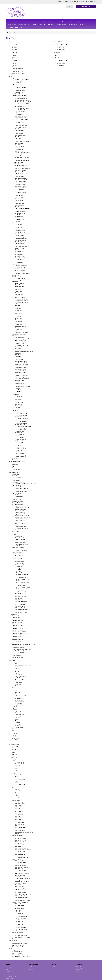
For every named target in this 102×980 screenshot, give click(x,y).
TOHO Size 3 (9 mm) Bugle (21, 425)
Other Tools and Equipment (18, 945)
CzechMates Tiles (19, 242)
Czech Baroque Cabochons (21, 173)
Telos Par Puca (18, 327)
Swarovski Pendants (16, 859)
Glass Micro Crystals (19, 92)
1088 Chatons (18, 571)
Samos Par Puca (18, 324)
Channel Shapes (15, 740)
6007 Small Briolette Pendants (22, 864)
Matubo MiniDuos (19, 214)
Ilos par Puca (18, 307)
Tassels (13, 467)
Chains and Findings (16, 716)
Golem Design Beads (20, 278)
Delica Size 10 (18, 353)
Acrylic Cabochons (16, 480)
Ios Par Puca (18, 308)
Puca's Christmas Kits (20, 650)
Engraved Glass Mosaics (20, 512)
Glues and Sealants (19, 714)
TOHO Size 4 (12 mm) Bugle (21, 428)
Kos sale (14, 55)
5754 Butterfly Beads (20, 830)
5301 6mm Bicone (19, 810)
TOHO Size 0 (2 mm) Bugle (21, 420)
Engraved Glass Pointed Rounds (22, 515)
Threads (14, 773)
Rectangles (14, 733)
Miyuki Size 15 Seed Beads (21, 374)
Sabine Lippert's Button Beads (22, 157)
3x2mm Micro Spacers (20, 248)
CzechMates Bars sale (17, 66)
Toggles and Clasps (19, 705)
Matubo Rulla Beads (19, 218)
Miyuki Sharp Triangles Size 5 (21, 375)
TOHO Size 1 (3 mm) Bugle (21, 421)
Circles (13, 728)
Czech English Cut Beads (20, 117)
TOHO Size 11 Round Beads (21, 417)
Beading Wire (18, 789)
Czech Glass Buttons (16, 499)
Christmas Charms (16, 746)
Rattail (16, 770)
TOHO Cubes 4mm (19, 434)
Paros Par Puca (18, 319)
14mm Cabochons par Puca (21, 299)
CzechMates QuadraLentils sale (19, 71)
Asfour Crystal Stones (17, 482)
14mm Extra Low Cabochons (21, 549)
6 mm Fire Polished (19, 256)
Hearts (13, 730)
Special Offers (58, 41)
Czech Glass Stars (19, 138)
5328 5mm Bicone (19, 816)
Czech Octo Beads (19, 195)
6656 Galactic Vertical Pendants (22, 873)
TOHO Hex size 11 (19, 442)
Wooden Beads (15, 458)
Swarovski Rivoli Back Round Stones (20, 902)
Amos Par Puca (18, 289)
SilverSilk (17, 795)
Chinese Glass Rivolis (16, 487)
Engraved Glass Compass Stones (22, 506)
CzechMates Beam (19, 226)
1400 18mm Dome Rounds (21, 588)
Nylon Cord (17, 767)
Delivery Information (63, 60)
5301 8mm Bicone (19, 811)
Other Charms (15, 754)
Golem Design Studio (16, 277)
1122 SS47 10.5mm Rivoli (20, 918)
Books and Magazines (60, 21)
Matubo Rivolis (15, 531)
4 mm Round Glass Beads (21, 86)
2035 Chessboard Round (20, 841)
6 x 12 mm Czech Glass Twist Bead (23, 101)
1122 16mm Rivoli (19, 923)
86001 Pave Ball (18, 833)
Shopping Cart (58, 52)
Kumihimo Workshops (17, 953)
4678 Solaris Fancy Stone (20, 899)
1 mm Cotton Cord (19, 762)
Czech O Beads (18, 144)
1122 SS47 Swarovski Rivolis (21, 577)
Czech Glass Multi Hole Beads (18, 162)
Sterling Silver (15, 687)
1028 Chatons (18, 569)
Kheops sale (14, 52)
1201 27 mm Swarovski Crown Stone (23, 587)
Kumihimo (35, 24)
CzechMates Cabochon (20, 229)
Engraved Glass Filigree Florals (22, 507)
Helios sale (14, 49)
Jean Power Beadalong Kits (18, 646)
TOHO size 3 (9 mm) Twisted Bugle (23, 426)
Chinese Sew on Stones (17, 493)
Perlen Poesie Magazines (17, 477)
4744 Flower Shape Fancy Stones (22, 900)
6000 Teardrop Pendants (20, 861)
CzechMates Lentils (19, 235)
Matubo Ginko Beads (20, 213)
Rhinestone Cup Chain (17, 545)
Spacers (17, 693)
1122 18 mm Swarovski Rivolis (22, 584)
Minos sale (14, 59)
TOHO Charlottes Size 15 (20, 429)
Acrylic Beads (15, 78)
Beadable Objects (30, 21)
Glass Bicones (18, 89)
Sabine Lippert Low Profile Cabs (19, 547)
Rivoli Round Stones (19, 405)
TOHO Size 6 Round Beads (21, 413)
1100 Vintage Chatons (20, 573)
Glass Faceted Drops (20, 90)
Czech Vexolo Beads (19, 205)
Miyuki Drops (18, 366)
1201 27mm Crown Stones (21, 927)
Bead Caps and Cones (20, 337)
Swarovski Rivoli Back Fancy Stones (19, 876)
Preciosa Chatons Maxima (21, 537)
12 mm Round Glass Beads (21, 87)
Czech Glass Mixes (19, 133)
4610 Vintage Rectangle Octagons (22, 897)
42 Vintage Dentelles (19, 558)
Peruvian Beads (18, 396)
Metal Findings (43, 24)
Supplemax (17, 783)
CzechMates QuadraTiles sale (18, 73)
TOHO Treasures (19, 450)
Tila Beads (17, 388)
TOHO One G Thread (20, 784)
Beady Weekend (15, 950)
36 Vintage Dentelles (19, 557)
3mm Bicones (18, 399)
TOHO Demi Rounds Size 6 (21, 436)
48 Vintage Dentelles (19, 560)
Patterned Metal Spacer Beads (22, 345)
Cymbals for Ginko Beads (17, 620)
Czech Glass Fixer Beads (20, 186)
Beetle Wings (15, 464)
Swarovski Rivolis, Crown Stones (19, 553)
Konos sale (14, 54)
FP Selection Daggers (20, 267)
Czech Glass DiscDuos (20, 184)
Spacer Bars (18, 685)
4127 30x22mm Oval (19, 600)
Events (60, 62)
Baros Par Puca (18, 296)
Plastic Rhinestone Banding (18, 533)
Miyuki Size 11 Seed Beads (21, 372)
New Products (15, 21)
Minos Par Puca (18, 318)
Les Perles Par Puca (16, 288)
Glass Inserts (18, 713)
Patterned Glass (18, 94)
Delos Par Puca (18, 304)
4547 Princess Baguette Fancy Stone (23, 894)
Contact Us (61, 65)
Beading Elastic (15, 759)
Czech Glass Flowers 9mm (21, 125)
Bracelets (17, 719)
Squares (14, 735)
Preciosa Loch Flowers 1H (21, 541)
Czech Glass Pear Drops (20, 135)
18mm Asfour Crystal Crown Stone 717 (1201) (25, 483)
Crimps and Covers (19, 670)
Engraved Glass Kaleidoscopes (22, 510)
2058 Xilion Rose (19, 843)
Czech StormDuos (19, 202)
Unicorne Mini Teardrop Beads (22, 455)
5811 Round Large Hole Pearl (21, 856)
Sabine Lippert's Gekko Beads (22, 159)
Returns (30, 968)
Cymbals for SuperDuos (17, 635)
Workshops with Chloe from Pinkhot (20, 954)
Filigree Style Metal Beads (21, 340)
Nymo (16, 781)
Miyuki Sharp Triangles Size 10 (22, 378)
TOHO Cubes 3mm (19, 432)
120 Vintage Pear (19, 566)
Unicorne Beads (15, 452)
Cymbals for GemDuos (17, 619)
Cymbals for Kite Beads (17, 625)
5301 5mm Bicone (19, 808)
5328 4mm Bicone (19, 814)
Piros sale (14, 62)
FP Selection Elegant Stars (20, 269)
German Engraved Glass (17, 504)
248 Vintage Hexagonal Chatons (22, 881)
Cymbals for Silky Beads (17, 630)
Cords (13, 760)
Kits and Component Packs (24, 24)
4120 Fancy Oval (18, 598)
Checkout (57, 54)
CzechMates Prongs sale (17, 70)
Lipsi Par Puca (18, 316)
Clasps (16, 666)
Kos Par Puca (18, 315)
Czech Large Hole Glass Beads (22, 141)
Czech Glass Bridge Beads (21, 178)
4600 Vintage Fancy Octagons (21, 608)
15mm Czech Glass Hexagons (21, 109)
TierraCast (14, 706)
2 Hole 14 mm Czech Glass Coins (22, 168)
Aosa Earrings (18, 641)
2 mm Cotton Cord (19, 763)
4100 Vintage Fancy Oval (20, 596)
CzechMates (14, 222)
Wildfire (17, 786)
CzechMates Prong (19, 237)
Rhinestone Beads (16, 407)
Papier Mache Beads (16, 390)
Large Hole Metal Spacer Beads (22, 342)
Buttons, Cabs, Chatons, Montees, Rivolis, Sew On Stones (80, 21)
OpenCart (13, 976)
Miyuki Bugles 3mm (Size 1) (21, 361)
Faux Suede (17, 765)
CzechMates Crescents (20, 230)
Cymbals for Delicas (16, 617)
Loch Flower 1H (18, 404)
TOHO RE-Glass (18, 445)
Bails (16, 663)
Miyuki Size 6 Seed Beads (20, 369)
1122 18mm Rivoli (19, 924)
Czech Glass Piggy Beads (20, 189)
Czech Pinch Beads (19, 146)
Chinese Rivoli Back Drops (21, 490)
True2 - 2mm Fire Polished (21, 246)
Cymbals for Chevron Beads (18, 615)
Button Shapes (15, 738)
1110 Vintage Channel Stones (21, 574)
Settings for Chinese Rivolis (18, 552)
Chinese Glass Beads (16, 84)
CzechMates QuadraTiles (20, 240)
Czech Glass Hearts (19, 129)
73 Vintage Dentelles (19, 561)
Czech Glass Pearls (19, 136)
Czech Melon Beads (19, 143)
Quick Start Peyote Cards (17, 946)
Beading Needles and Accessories (19, 943)
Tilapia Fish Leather (16, 469)
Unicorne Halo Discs (19, 453)
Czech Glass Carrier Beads (21, 179)
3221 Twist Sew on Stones (21, 935)
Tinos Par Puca (18, 329)
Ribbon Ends (18, 684)
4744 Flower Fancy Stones (21, 612)
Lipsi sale (14, 57)
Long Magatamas (19, 359)
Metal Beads (15, 335)
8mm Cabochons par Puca (21, 297)
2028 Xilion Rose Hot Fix (20, 593)
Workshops (22, 27)
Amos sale (14, 44)
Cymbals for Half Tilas (17, 622)
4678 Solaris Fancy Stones (21, 611)
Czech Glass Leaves (19, 130)
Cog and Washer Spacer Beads (22, 339)
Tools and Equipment (13, 27)
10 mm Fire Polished (19, 261)
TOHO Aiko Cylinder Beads (21, 412)
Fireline (16, 776)
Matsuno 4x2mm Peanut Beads (19, 334)
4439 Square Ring (19, 802)
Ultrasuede (14, 471)
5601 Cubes (17, 821)
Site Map (14, 32)
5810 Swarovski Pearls (20, 854)
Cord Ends (17, 668)
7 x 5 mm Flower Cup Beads (21, 105)
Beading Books (15, 474)
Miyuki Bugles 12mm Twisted (21, 364)
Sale (9, 21)
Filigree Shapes (18, 673)
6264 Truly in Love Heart (20, 870)
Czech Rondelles (19, 151)
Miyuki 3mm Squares (19, 380)
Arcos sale (14, 46)
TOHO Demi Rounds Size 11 (21, 439)
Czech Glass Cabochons (17, 501)
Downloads (61, 51)
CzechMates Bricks (19, 227)
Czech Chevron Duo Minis (21, 183)
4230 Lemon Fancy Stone (20, 603)
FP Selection (14, 264)
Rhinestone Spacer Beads (17, 409)
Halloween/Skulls (16, 751)
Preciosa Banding (19, 536)
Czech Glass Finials (19, 122)
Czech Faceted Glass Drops (21, 119)
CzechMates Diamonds (20, 234)
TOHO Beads (15, 410)
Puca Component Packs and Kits (22, 323)
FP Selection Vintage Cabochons (22, 273)
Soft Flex (17, 792)
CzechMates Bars (19, 224)
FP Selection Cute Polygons (21, 265)
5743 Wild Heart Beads (20, 827)
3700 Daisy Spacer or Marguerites (22, 937)
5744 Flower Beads (19, 829)
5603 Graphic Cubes (19, 822)
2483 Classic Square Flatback (21, 848)
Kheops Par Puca (19, 312)
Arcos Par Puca (18, 291)
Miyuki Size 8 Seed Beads (20, 370)
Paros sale (14, 60)
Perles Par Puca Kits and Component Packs (21, 649)
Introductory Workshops (17, 951)
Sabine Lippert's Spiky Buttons (22, 160)
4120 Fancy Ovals (19, 884)
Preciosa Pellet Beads (20, 156)
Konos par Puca (18, 313)
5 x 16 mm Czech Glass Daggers (22, 100)
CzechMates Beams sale (17, 68)
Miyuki (13, 350)
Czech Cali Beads (19, 175)
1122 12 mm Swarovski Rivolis (22, 579)
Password (61, 46)
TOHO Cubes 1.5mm (19, 431)
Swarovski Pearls (15, 853)
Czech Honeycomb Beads (21, 191)
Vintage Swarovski (19, 555)
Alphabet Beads (18, 81)
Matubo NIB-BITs (19, 216)
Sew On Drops (18, 495)
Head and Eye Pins (19, 678)
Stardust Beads (18, 348)
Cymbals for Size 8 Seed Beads (19, 631)
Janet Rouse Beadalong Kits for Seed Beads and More (24, 644)
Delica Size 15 (18, 356)
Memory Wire (18, 791)
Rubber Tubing (15, 771)
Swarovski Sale (15, 43)
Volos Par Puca (18, 331)
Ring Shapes (18, 725)
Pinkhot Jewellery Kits (16, 655)
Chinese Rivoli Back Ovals (21, 491)
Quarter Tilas (18, 385)
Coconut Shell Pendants (20, 284)
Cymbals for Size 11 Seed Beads (19, 633)
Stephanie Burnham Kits (17, 657)
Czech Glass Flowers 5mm (21, 124)
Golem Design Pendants (20, 280)
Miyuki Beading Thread (20, 779)
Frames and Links (19, 674)
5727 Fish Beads (18, 826)
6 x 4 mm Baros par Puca (20, 257)
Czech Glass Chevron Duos (21, 181)
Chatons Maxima (19, 402)
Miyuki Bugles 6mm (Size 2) (21, 362)
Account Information (63, 44)
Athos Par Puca (18, 292)
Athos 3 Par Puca (19, 294)
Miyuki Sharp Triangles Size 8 (21, 377)
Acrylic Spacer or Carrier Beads (22, 79)
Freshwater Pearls (16, 275)
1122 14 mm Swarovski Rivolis (22, 580)
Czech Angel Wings (19, 114)
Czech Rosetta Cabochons (21, 199)
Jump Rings (17, 724)
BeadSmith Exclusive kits (17, 639)
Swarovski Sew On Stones (17, 932)
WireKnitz (17, 797)
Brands (53, 966)
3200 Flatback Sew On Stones (21, 934)
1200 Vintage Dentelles (20, 585)
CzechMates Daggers (20, 232)
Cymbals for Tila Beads (17, 636)
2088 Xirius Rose (19, 595)
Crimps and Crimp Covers (21, 695)
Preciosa (14, 397)
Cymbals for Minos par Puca (18, 627)
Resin (13, 741)
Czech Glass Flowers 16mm (21, 127)
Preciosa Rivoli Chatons (20, 542)
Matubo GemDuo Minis (20, 211)
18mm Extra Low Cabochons (21, 550)
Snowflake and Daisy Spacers (21, 347)
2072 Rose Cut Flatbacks (20, 845)
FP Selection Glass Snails (20, 272)
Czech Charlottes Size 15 (20, 111)
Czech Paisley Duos (19, 197)
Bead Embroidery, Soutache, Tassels (45, 21)
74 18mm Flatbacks (19, 563)
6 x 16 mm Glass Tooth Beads (22, 103)
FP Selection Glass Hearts (20, 270)
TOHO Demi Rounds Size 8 (21, 437)
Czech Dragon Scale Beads (21, 116)
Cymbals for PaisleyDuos (17, 628)
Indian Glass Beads (19, 286)
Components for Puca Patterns (22, 332)
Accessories (14, 709)
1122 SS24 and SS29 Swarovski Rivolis (23, 576)
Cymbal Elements (12, 24)
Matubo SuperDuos (19, 219)
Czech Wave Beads (19, 207)
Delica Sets (14, 643)
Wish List (77, 969)
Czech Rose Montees (16, 502)
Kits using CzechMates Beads (18, 647)
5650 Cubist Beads (19, 824)
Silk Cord (17, 768)
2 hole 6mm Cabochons (20, 164)
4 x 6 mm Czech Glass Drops (21, 98)
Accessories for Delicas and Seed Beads (24, 351)
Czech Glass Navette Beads (21, 187)
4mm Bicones (18, 401)
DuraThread (18, 775)
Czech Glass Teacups (20, 140)
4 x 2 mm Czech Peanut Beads (22, 97)
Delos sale (14, 47)
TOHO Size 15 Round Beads (21, 418)
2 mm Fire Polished (19, 249)
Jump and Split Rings (19, 679)
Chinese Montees (19, 496)
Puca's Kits (17, 654)
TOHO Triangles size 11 (20, 448)
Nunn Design (51, 24)
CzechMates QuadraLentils (21, 238)
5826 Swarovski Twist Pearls (21, 857)
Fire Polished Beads (16, 245)
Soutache (14, 466)
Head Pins (17, 722)
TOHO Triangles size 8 (20, 447)
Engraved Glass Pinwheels (21, 514)
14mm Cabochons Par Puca (21, 525)
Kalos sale (14, 51)
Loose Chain (18, 681)
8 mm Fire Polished (19, 259)
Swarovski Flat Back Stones (18, 835)
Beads (22, 21)
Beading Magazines (16, 475)
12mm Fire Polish (19, 262)
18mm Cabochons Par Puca (21, 300)
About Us (61, 59)
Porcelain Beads (15, 394)
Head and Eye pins (19, 698)
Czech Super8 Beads (19, 203)
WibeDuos (17, 221)
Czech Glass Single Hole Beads (19, 95)
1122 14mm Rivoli (19, 921)
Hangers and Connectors (20, 676)
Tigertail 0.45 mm (19, 794)
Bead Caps (17, 717)
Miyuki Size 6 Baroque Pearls (21, 367)
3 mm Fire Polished (19, 251)
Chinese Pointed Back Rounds (22, 488)
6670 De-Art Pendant (20, 875)
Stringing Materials (73, 24)
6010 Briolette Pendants (20, 865)
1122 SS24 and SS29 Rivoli (21, 916)
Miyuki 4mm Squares (19, 382)
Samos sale (14, 63)
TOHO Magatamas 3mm (20, 444)
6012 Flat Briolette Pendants (21, 867)
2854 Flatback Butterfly (20, 851)
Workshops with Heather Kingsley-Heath (21, 956)
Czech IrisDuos (18, 194)
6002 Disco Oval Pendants (21, 862)
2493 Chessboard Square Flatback (23, 849)
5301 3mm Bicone (19, 805)
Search (56, 55)
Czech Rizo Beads (19, 149)
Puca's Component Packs (20, 652)
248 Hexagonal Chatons (20, 568)
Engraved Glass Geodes (20, 509)
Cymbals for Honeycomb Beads (19, 623)
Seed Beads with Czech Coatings (22, 386)
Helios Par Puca (18, 305)
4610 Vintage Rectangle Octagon (22, 609)
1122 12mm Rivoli (19, 919)
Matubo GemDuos (19, 210)
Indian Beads (15, 281)
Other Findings (18, 682)
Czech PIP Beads (19, 148)
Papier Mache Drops (19, 391)
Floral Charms (15, 749)
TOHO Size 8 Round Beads (21, 415)
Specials (54, 968)
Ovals (13, 732)
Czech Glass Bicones (19, 121)
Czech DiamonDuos (19, 176)
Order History (62, 49)
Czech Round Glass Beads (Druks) (22, 152)
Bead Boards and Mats (17, 942)
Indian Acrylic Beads (19, 283)
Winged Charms (15, 756)
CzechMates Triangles (20, 243)
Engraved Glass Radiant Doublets (22, 517)
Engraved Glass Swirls (20, 520)
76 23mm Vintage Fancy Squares (22, 565)
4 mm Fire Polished (19, 253)
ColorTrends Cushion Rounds (21, 113)
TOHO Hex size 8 (19, 440)
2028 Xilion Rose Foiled (20, 592)
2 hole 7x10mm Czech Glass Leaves (23, 167)
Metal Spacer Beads (19, 343)
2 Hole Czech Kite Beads (20, 170)
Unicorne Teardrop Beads (21, 456)
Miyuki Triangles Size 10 (20, 383)
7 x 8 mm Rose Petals (20, 106)
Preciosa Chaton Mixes (20, 539)
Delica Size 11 (18, 354)
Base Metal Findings (16, 662)
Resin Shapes (15, 743)
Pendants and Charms (61, 24)
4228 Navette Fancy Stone (21, 601)
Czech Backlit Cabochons (17, 498)
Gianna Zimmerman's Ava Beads (22, 208)
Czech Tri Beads (18, 154)
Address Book (62, 47)
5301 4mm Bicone (19, 806)
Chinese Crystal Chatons (17, 485)
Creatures (14, 748)
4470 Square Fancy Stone (20, 606)
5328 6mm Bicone (19, 818)
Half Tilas (17, 358)
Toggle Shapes (15, 736)
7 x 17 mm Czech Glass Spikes (22, 108)
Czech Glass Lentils (19, 132)
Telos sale (14, 65)
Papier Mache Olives (19, 393)
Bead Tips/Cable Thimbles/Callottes (23, 665)
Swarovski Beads (16, 800)
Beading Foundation (16, 463)
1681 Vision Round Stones (21, 590)
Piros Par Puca (18, 321)
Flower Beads (18, 82)
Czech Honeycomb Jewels (21, 192)
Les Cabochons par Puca (17, 522)
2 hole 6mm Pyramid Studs (21, 165)
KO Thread (17, 778)
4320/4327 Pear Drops (20, 604)
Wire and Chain (18, 703)
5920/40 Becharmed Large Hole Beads (24, 832)
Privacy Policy (62, 63)
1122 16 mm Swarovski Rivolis (22, 582)
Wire (13, 787)
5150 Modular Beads (20, 803)
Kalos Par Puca (18, 310)
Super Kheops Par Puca (20, 326)
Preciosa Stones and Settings (21, 544)
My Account (58, 43)
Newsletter (78, 971)
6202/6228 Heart (19, 868)
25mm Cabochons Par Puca (21, 302)
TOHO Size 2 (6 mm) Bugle (21, 423)
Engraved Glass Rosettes (20, 518)
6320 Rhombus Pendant (20, 872)
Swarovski (82, 24)
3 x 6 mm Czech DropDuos (21, 171)
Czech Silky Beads (19, 200)
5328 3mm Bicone (19, 813)
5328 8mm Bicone (19, 819)
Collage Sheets (18, 711)
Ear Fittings (17, 671)
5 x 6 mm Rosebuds (19, 254)
